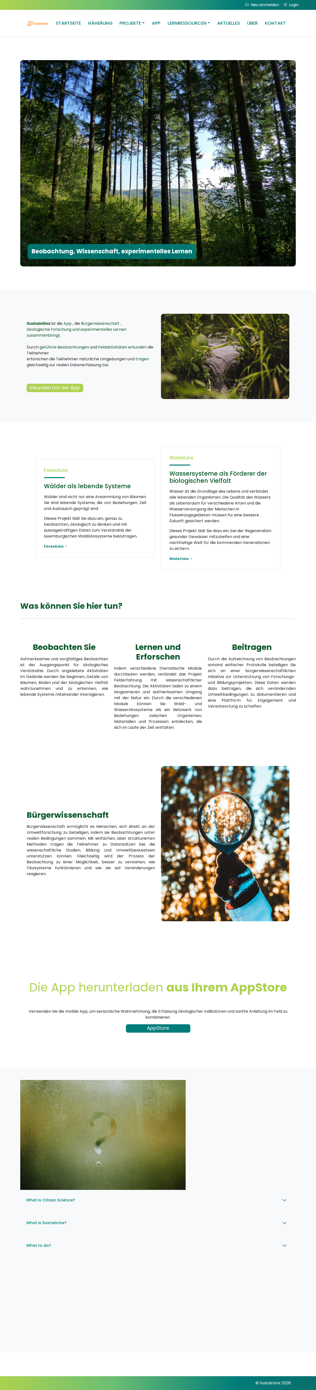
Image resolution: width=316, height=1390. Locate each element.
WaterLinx (179, 558)
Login (294, 5)
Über (252, 23)
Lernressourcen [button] (187, 23)
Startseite (68, 23)
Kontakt (275, 23)
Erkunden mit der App (55, 387)
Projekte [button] (130, 23)
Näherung (100, 23)
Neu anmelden (265, 5)
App (156, 23)
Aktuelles (228, 23)
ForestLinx (54, 546)
